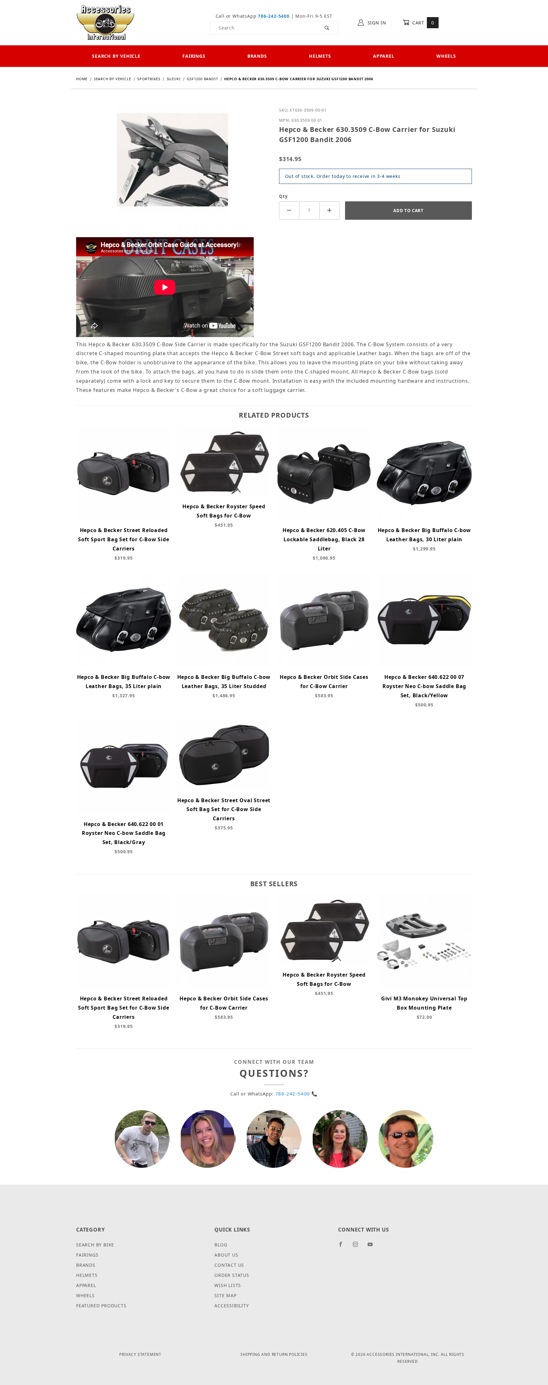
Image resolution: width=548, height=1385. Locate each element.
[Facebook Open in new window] (343, 1247)
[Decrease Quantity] (289, 210)
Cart (422, 23)
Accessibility (231, 1306)
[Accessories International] (105, 22)
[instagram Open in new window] (358, 1247)
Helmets (320, 56)
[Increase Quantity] (330, 210)
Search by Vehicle (116, 56)
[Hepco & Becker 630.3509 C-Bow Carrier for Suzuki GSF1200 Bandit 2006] (172, 164)
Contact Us (229, 1265)
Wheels (446, 56)
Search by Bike (95, 1245)
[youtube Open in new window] (373, 1247)
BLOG (220, 1245)
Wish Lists (227, 1285)
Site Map (225, 1295)
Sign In (376, 23)
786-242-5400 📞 (296, 1093)
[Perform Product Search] (327, 28)
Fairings (193, 56)
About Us (226, 1255)
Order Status (231, 1275)
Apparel (384, 56)
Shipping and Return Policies (273, 1354)
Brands (257, 56)
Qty (283, 196)
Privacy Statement (140, 1354)
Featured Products (101, 1306)
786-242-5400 (274, 16)
